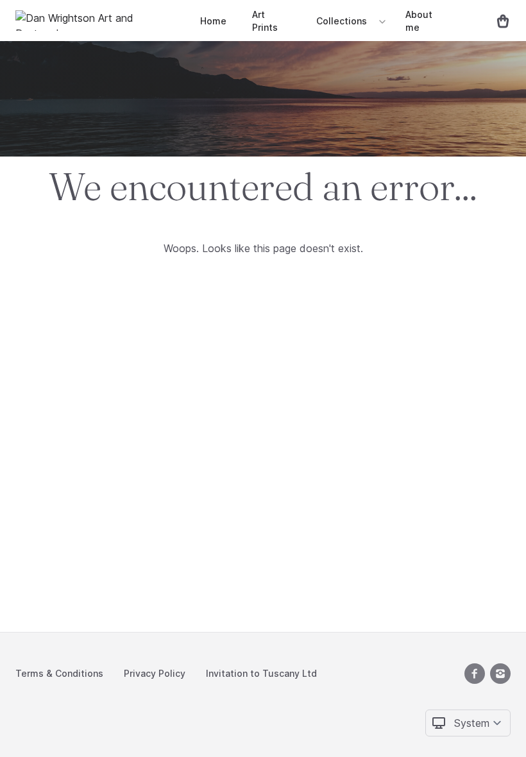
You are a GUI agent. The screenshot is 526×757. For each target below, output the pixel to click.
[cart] (498, 20)
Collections (341, 20)
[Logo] (98, 20)
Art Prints (265, 21)
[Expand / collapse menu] (381, 21)
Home (213, 20)
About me (418, 21)
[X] (474, 673)
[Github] (500, 673)
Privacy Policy (154, 673)
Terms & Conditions (59, 673)
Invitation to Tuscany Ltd (261, 673)
